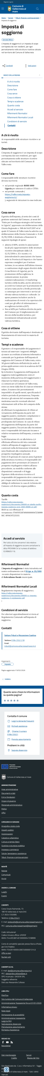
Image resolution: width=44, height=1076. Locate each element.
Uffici (3, 812)
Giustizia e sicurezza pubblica (13, 845)
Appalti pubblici (7, 830)
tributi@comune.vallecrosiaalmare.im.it (20, 646)
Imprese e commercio (10, 849)
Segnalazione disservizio (11, 1024)
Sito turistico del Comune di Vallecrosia (17, 999)
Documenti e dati (8, 793)
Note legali (5, 1010)
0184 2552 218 (17, 640)
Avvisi (3, 878)
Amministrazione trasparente (13, 1018)
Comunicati (6, 874)
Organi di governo (8, 801)
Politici (4, 808)
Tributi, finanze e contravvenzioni (27, 18)
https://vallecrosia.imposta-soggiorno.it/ (17, 195)
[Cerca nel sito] (36, 9)
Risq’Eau (4, 995)
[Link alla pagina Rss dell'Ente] (11, 1042)
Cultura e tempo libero (10, 841)
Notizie (4, 870)
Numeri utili (6, 957)
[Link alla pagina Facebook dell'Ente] (2, 1042)
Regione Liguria (8, 2)
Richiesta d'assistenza (10, 1029)
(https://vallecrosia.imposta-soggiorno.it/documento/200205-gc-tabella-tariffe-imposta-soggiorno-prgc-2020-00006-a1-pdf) (21, 504)
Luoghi (4, 891)
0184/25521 (14, 918)
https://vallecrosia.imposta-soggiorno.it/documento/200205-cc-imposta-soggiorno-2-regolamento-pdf (19, 595)
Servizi (10, 18)
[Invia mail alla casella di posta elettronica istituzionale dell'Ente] (25, 922)
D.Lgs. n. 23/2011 (34, 571)
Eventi (4, 895)
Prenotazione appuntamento (13, 1026)
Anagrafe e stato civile (10, 826)
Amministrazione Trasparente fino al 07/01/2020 (21, 1003)
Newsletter (6, 1045)
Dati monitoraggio (8, 1055)
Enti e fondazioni (8, 797)
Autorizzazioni (7, 833)
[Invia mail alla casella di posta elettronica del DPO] (20, 970)
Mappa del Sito (33, 1058)
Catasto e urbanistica (10, 837)
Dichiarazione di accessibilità (12, 1014)
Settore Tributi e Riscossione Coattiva (20, 635)
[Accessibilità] (6, 1069)
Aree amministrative (9, 789)
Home (3, 18)
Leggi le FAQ (6, 1021)
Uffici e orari (6, 953)
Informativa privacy (9, 1006)
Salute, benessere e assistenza (13, 853)
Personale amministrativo (11, 804)
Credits (14, 1058)
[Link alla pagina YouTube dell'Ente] (7, 1042)
